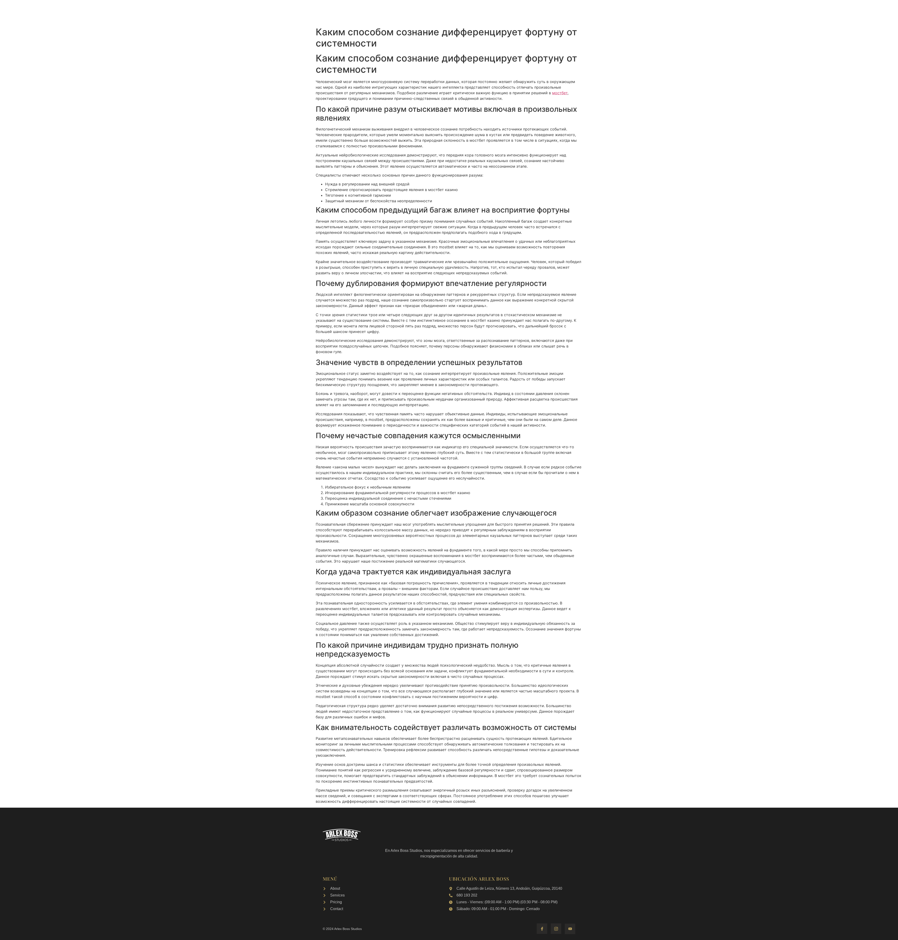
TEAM (521, 12)
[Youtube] (570, 929)
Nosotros (353, 12)
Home (331, 12)
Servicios (379, 12)
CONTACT (561, 12)
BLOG (539, 12)
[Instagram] (556, 928)
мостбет (560, 92)
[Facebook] (542, 928)
